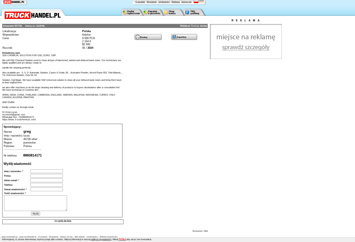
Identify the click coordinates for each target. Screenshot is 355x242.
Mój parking (80, 237)
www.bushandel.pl (9, 237)
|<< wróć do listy (63, 221)
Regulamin (152, 2)
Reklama (176, 2)
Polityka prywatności (109, 237)
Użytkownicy (164, 2)
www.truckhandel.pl (27, 237)
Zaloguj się (186, 2)
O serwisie (140, 2)
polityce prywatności (101, 239)
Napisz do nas (66, 237)
